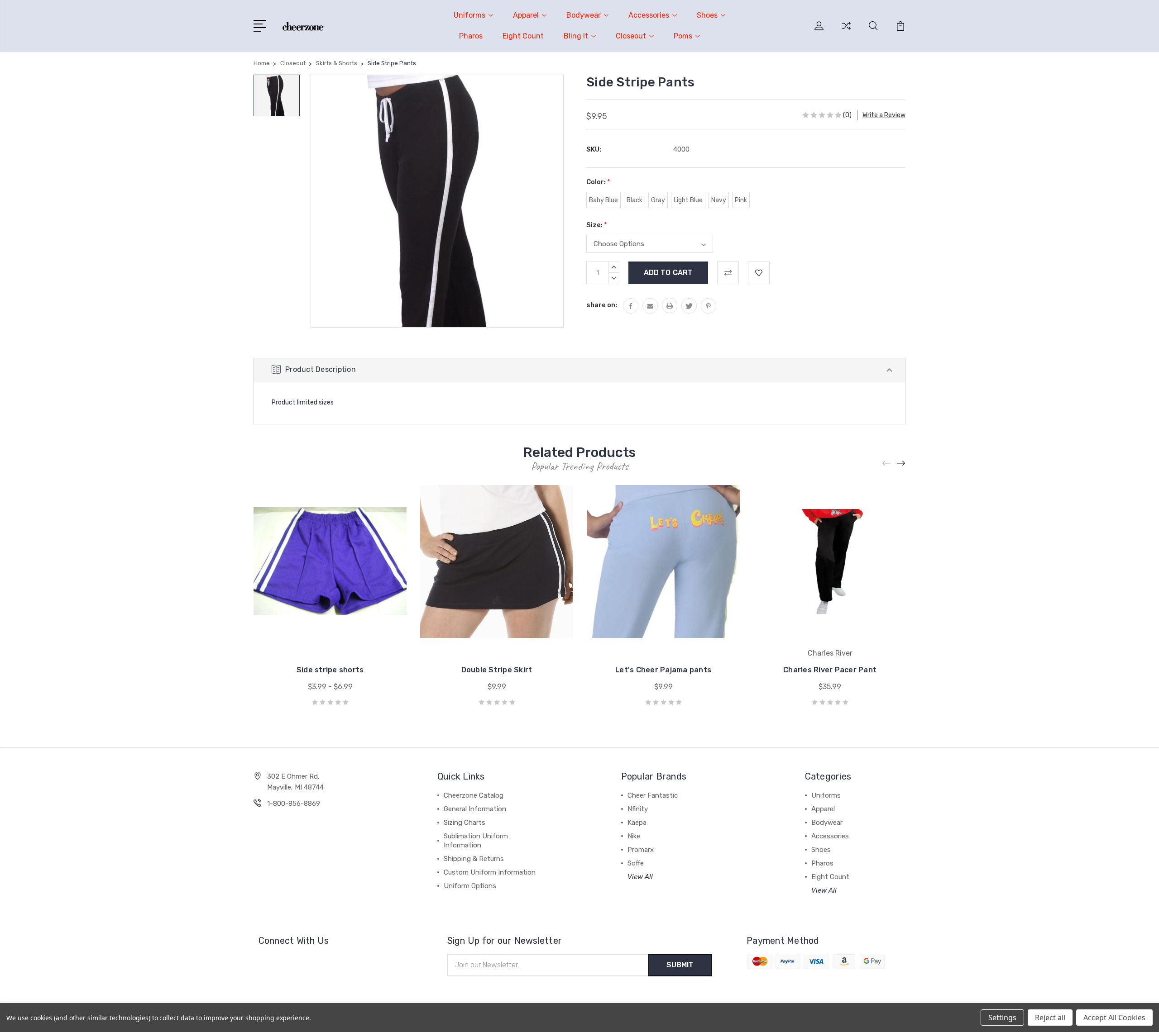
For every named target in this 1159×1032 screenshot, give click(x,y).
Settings (1002, 1017)
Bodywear (583, 15)
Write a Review (883, 115)
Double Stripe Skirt (496, 670)
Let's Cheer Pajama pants (663, 670)
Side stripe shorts (330, 670)
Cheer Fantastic (652, 795)
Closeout (631, 36)
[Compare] (846, 31)
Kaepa (637, 822)
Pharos (471, 36)
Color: (598, 182)
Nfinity (637, 809)
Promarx (640, 850)
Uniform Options (470, 886)
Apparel (526, 15)
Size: (596, 225)
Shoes (707, 15)
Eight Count (523, 36)
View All (640, 877)
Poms (683, 36)
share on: (601, 305)
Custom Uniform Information (490, 872)
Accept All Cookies (1114, 1017)
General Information (475, 809)
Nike (633, 836)
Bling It (576, 36)
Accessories (648, 15)
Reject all (1050, 1017)
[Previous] (886, 463)
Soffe (635, 863)
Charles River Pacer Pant (829, 670)
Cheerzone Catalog (473, 795)
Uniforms (469, 15)
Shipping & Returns (474, 859)
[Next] (901, 463)
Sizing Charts (464, 822)
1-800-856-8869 (293, 803)
